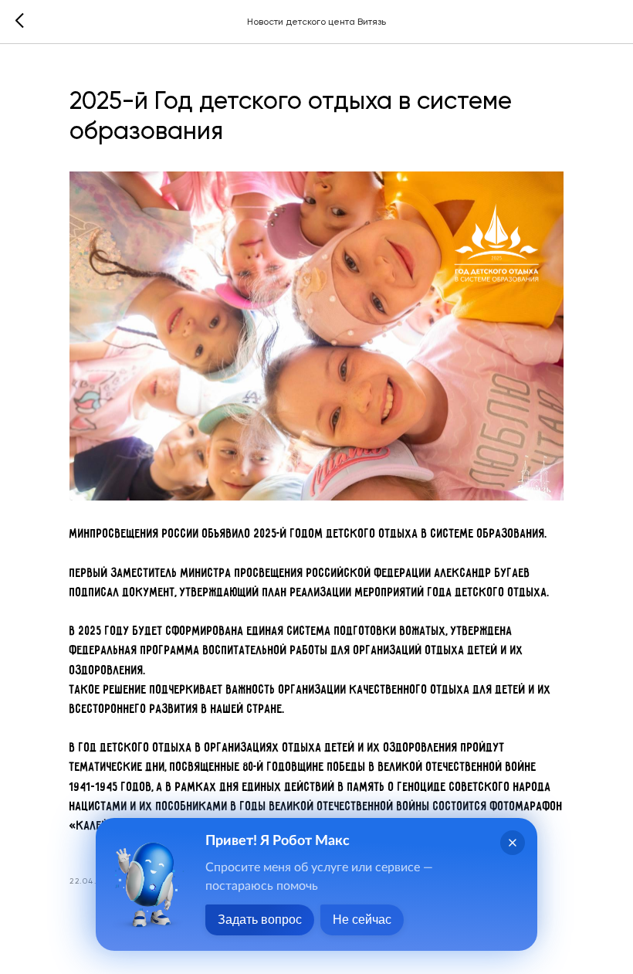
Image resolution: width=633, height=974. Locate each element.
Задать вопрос (260, 919)
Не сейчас (362, 919)
